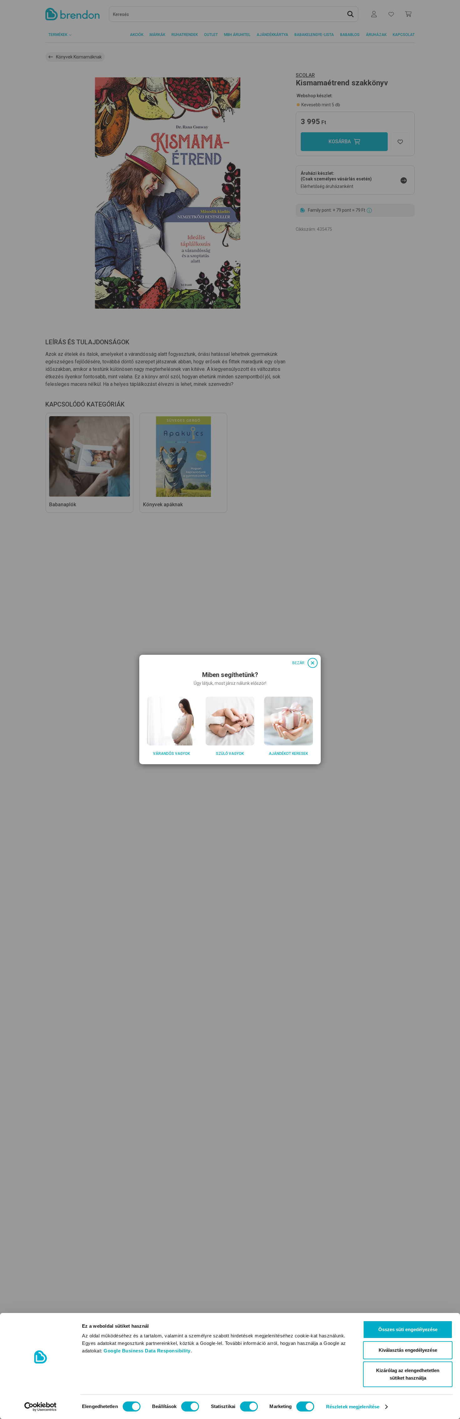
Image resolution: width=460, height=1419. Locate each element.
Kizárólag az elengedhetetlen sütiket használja (407, 1374)
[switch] (190, 1406)
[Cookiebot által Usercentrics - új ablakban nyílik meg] (40, 1406)
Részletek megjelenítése (352, 1406)
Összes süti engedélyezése (407, 1329)
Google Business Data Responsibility (147, 1350)
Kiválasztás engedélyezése (408, 1350)
